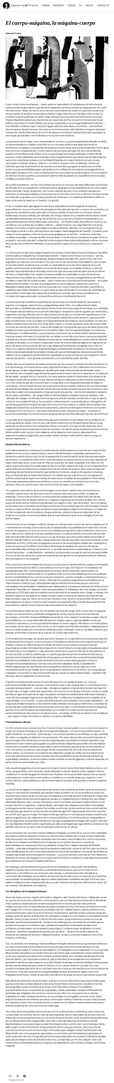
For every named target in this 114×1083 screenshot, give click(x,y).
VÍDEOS (71, 5)
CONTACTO (103, 5)
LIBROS (45, 5)
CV (80, 5)
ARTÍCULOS (31, 5)
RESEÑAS (58, 5)
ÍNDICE (89, 5)
